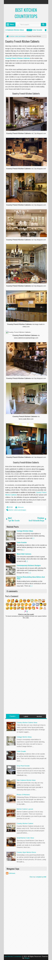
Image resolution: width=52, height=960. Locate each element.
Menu (12, 24)
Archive (39, 716)
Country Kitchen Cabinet (25, 823)
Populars (13, 716)
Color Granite (33, 30)
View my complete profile (38, 877)
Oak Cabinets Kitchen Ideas (26, 780)
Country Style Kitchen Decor (26, 852)
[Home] (7, 36)
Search (43, 24)
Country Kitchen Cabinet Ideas (27, 722)
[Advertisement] (26, 694)
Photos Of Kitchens (23, 794)
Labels (26, 716)
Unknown (21, 507)
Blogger (27, 958)
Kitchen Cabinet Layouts (25, 809)
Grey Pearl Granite (23, 766)
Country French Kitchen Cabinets (22, 41)
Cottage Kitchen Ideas (24, 737)
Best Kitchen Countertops (26, 13)
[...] (33, 538)
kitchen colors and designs (17, 510)
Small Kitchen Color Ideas (25, 838)
